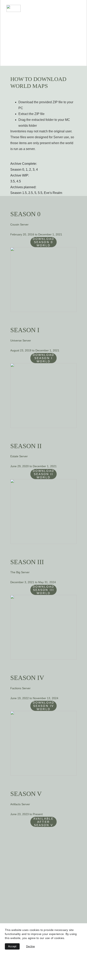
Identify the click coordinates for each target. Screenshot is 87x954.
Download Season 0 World (43, 242)
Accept (12, 946)
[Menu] (78, 8)
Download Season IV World (43, 706)
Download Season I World (43, 358)
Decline (30, 946)
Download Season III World (43, 590)
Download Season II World (43, 474)
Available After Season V (43, 822)
